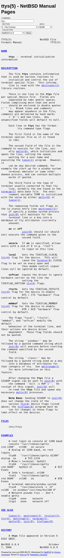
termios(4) (44, 260)
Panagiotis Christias (38, 555)
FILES (5, 421)
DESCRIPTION (9, 68)
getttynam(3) (50, 366)
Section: (6, 24)
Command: (6, 18)
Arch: (43, 24)
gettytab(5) (21, 518)
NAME (4, 51)
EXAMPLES (7, 435)
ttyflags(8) (26, 406)
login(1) (28, 160)
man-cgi (23, 555)
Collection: (7, 30)
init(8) (14, 214)
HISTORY (6, 530)
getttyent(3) (50, 85)
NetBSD (47, 552)
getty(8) (22, 151)
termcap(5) (8, 191)
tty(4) (5, 257)
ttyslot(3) (51, 515)
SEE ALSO (7, 510)
